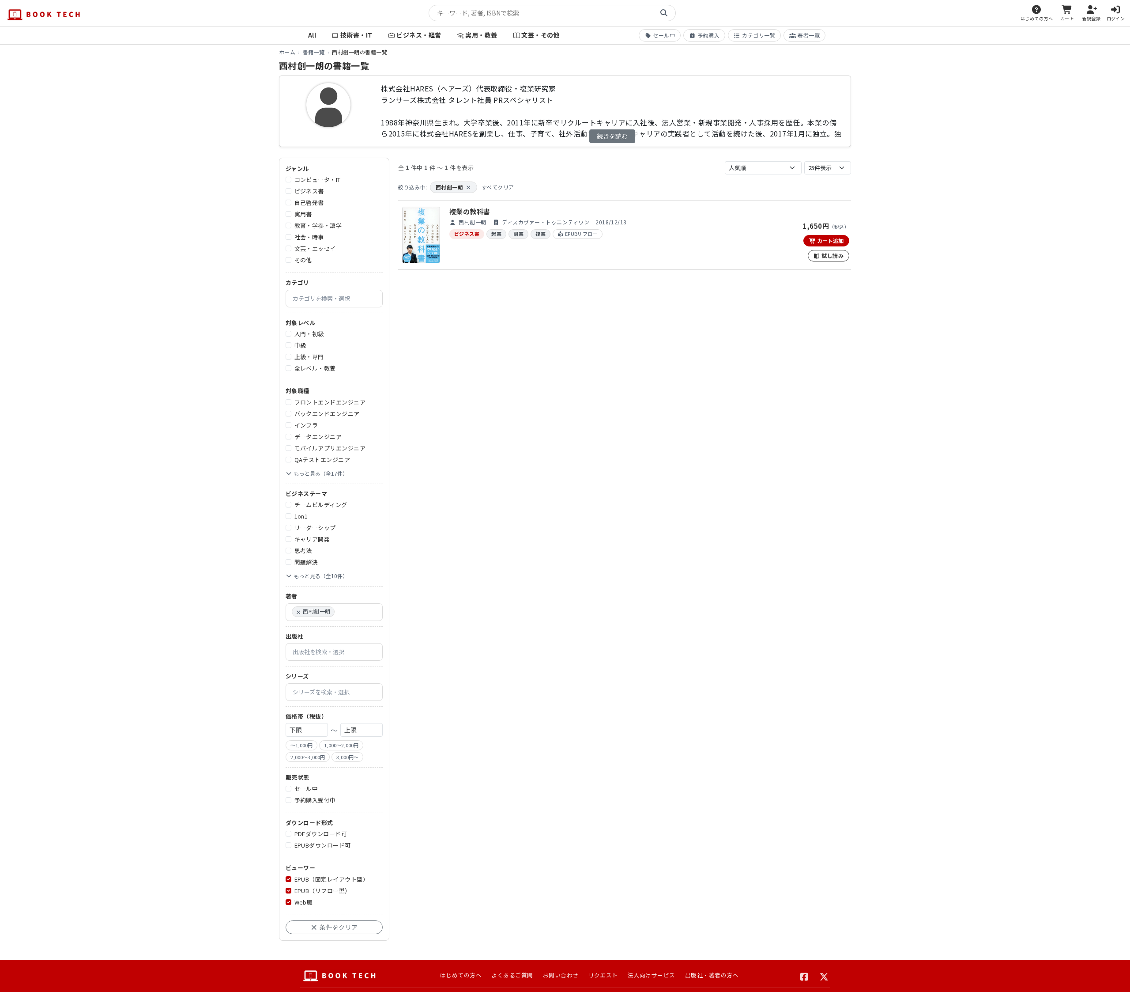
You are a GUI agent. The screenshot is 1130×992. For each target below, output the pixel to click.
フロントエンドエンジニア (330, 402)
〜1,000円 (301, 745)
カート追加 (830, 240)
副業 (518, 233)
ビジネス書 (309, 191)
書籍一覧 (314, 52)
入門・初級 (309, 334)
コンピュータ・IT (317, 180)
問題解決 (306, 562)
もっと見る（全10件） (321, 576)
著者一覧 (809, 35)
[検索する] (663, 13)
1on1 (301, 516)
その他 (303, 260)
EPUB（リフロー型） (322, 890)
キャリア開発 (312, 539)
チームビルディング (320, 505)
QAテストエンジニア (322, 459)
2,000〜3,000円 (307, 757)
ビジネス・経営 (418, 34)
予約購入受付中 (315, 800)
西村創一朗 (453, 187)
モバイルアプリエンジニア (330, 448)
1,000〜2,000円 (341, 745)
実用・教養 (481, 34)
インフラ (306, 425)
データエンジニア (318, 436)
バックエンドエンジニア (327, 413)
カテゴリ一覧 (758, 35)
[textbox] (338, 298)
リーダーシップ (315, 528)
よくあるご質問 (512, 975)
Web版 (303, 902)
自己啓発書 (309, 203)
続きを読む (612, 136)
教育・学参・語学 (318, 226)
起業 (496, 233)
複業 (540, 233)
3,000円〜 (347, 757)
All (312, 34)
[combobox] (334, 298)
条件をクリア (338, 927)
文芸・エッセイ (315, 249)
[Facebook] (804, 975)
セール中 (664, 35)
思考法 (303, 551)
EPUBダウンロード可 (322, 845)
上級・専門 (309, 357)
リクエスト (603, 975)
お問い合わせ (561, 975)
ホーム (287, 52)
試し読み (832, 255)
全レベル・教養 (315, 368)
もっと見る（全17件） (321, 473)
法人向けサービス (651, 975)
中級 (300, 345)
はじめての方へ (461, 975)
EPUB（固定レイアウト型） (331, 879)
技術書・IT (356, 34)
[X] (824, 975)
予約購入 (708, 35)
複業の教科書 (469, 211)
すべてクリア (498, 187)
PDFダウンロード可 (320, 834)
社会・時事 (309, 237)
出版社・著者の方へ (711, 975)
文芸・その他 (540, 34)
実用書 (303, 214)
